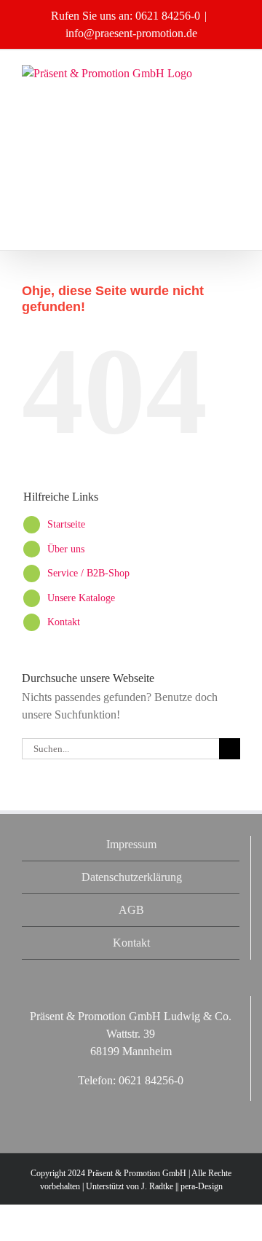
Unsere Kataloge (81, 597)
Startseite (66, 524)
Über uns (65, 549)
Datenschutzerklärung (132, 877)
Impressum (131, 844)
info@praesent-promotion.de (131, 33)
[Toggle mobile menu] (234, 72)
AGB (131, 910)
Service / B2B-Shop (88, 573)
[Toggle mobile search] (234, 87)
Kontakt (63, 621)
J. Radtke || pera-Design (182, 1186)
